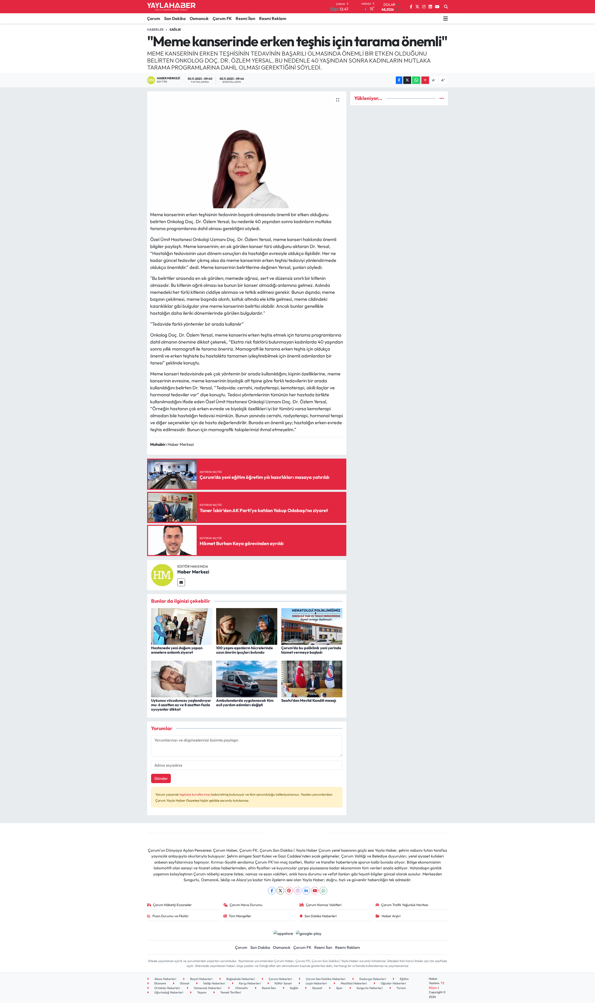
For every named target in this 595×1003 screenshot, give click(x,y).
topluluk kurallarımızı (195, 794)
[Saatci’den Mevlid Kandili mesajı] (311, 678)
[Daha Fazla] (425, 80)
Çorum (153, 18)
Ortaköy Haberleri (167, 988)
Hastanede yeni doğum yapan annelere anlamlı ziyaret (176, 650)
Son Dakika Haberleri (320, 916)
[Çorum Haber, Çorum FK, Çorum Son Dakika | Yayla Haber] (171, 6)
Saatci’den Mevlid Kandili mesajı (308, 700)
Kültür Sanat (283, 983)
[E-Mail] (181, 582)
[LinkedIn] (306, 890)
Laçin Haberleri (316, 983)
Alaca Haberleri (165, 979)
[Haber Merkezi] (162, 574)
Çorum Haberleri (280, 979)
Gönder (161, 778)
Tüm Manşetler (240, 916)
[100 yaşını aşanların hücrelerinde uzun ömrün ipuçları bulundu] (246, 625)
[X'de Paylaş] (407, 80)
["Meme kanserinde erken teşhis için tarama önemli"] (246, 149)
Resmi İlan (245, 18)
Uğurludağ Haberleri (168, 992)
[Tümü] (442, 98)
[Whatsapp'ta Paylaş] (416, 80)
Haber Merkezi (193, 572)
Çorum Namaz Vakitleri (323, 905)
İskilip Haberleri (213, 983)
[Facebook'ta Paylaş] (399, 80)
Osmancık (199, 18)
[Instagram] (297, 890)
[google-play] (309, 932)
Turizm (401, 988)
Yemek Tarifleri (230, 992)
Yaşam (201, 992)
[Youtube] (315, 890)
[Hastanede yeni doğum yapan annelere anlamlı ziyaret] (181, 625)
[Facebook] (272, 890)
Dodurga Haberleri (372, 979)
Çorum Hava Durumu (246, 905)
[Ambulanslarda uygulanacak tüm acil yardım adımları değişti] (246, 678)
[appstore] (283, 932)
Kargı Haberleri (249, 983)
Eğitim (404, 979)
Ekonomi (160, 983)
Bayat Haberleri (200, 979)
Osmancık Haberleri (207, 988)
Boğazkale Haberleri (240, 979)
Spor (339, 988)
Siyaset (316, 988)
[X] (280, 890)
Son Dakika (175, 18)
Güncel (184, 983)
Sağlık (175, 29)
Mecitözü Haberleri (353, 983)
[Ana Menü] (445, 18)
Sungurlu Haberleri (369, 988)
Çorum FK (222, 18)
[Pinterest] (289, 890)
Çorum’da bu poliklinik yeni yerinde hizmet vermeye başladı (311, 650)
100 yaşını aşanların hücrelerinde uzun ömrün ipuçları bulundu (244, 650)
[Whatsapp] (323, 890)
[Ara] (446, 7)
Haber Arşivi (391, 916)
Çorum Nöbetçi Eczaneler (172, 905)
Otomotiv (241, 988)
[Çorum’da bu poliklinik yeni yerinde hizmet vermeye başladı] (311, 625)
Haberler (155, 29)
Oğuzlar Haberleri (393, 983)
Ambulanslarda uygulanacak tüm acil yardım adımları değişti (245, 702)
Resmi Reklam (272, 18)
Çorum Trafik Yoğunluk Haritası (404, 905)
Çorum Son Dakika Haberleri (325, 979)
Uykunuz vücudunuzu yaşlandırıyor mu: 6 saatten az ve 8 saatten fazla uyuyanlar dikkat (181, 705)
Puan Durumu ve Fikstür (170, 916)
